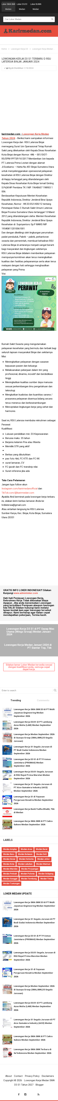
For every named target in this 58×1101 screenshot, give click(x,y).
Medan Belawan (25, 854)
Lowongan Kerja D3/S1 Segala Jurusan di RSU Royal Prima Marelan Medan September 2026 (33, 775)
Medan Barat (41, 849)
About (8, 1076)
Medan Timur (46, 879)
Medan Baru (8, 854)
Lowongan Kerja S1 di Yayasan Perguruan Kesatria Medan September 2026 (33, 800)
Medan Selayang (45, 874)
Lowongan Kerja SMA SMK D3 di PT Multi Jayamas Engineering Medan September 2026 (34, 712)
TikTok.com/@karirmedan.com (18, 492)
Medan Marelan (10, 869)
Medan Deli (41, 854)
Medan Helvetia (26, 859)
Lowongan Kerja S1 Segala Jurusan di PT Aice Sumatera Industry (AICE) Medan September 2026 (33, 787)
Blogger (40, 1084)
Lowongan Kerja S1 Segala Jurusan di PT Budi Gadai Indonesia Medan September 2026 (33, 750)
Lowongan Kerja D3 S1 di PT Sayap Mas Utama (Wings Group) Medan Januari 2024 (30, 631)
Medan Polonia (27, 874)
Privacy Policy (32, 1076)
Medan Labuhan (25, 864)
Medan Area (26, 849)
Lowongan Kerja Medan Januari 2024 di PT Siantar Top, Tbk (28, 646)
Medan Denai (9, 859)
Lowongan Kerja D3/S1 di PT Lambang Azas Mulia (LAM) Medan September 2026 (33, 725)
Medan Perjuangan (29, 869)
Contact (18, 1076)
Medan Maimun (43, 864)
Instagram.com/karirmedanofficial (20, 488)
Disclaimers (48, 1076)
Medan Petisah (10, 874)
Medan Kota (8, 864)
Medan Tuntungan (11, 883)
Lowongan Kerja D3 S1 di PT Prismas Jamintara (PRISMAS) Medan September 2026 (32, 762)
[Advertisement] (29, 103)
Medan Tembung (29, 879)
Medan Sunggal (10, 879)
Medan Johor (43, 859)
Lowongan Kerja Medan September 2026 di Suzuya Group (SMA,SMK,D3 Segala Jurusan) (34, 737)
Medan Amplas (10, 849)
